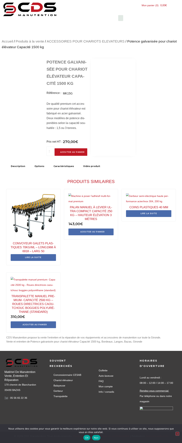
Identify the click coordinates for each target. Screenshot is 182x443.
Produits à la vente (30, 41)
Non (96, 437)
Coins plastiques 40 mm (148, 207)
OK (87, 437)
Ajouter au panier (72, 152)
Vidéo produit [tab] (91, 166)
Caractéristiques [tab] (63, 166)
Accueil (7, 41)
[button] (120, 18)
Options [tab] (39, 166)
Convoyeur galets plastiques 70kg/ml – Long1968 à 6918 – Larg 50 (33, 247)
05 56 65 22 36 (18, 397)
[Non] (177, 434)
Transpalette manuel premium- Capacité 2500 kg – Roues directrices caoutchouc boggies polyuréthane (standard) (33, 304)
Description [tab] (18, 166)
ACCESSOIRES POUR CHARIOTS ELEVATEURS (86, 41)
